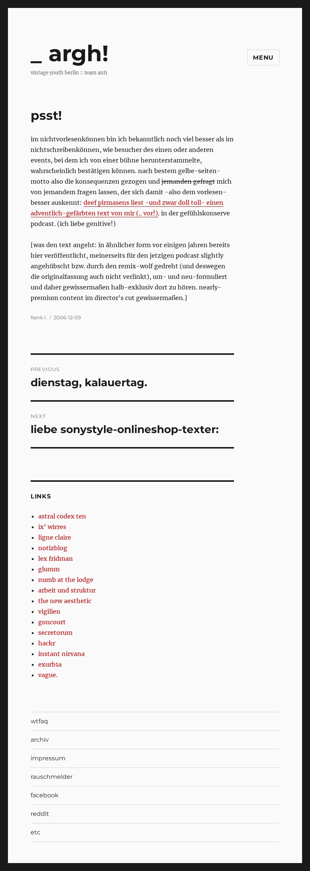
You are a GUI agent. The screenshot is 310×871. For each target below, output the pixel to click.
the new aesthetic (64, 601)
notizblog (52, 548)
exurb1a (50, 664)
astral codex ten (62, 516)
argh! (78, 53)
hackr (46, 643)
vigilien (49, 611)
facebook (45, 795)
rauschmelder (52, 776)
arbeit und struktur (67, 590)
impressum (48, 758)
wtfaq (39, 721)
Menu (263, 57)
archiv (40, 739)
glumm (49, 569)
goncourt (52, 622)
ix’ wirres (52, 527)
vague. (47, 675)
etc (35, 832)
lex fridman (55, 558)
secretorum (55, 632)
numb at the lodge (65, 579)
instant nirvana (61, 654)
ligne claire (54, 537)
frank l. (39, 317)
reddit (40, 813)
